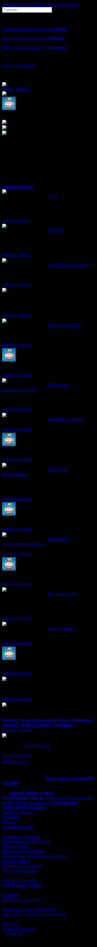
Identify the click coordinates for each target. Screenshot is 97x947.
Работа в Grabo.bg (18, 928)
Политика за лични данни (26, 841)
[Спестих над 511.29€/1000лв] (8, 290)
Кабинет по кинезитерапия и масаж (35, 541)
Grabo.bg (14, 933)
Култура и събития (19, 870)
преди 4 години (16, 528)
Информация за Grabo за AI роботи (34, 856)
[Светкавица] (8, 705)
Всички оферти (16, 860)
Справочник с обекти (22, 885)
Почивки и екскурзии (22, 865)
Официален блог (17, 826)
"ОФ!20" (56, 230)
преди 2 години (16, 374)
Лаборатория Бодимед (68, 265)
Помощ (9, 822)
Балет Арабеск (61, 628)
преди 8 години (16, 699)
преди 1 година (16, 254)
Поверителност (16, 846)
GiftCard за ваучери (19, 880)
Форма (51, 778)
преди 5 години (16, 553)
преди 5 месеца (16, 220)
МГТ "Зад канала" (64, 325)
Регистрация (13, 65)
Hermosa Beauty (62, 594)
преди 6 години (16, 673)
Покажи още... (15, 761)
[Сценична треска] (8, 679)
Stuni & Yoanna (36, 745)
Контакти (11, 817)
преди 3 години (16, 429)
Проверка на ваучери (21, 899)
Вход (31, 65)
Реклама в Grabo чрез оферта (28, 909)
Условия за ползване (21, 836)
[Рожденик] (17, 360)
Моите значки (16, 88)
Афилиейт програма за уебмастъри (34, 914)
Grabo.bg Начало (17, 812)
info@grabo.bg (73, 778)
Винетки (10, 894)
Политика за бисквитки (24, 851)
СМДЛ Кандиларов (66, 419)
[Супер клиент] (8, 736)
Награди (10, 923)
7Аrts (52, 196)
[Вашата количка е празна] (2, 15)
